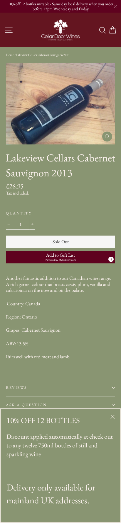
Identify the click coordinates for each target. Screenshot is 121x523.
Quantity (18, 213)
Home (10, 55)
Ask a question (26, 404)
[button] (60, 257)
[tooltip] (111, 259)
